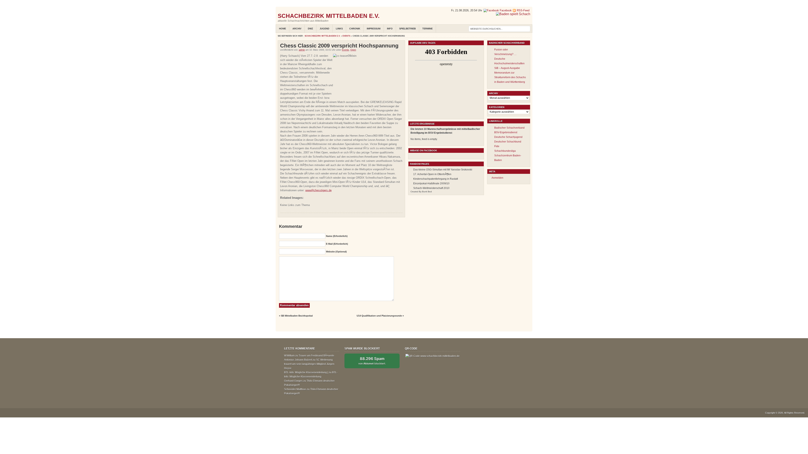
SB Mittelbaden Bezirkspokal (297, 315)
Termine (427, 28)
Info (390, 28)
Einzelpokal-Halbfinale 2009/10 (431, 183)
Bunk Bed (427, 191)
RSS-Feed (523, 10)
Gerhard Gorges (293, 380)
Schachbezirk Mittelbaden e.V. (329, 16)
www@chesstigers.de (318, 190)
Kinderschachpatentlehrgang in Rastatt (435, 178)
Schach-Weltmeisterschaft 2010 (431, 188)
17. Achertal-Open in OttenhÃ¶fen (432, 174)
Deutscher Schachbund (507, 141)
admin (302, 50)
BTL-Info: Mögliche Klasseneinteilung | (306, 372)
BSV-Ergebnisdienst (505, 132)
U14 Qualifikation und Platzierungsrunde (379, 315)
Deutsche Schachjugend (508, 137)
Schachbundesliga (505, 150)
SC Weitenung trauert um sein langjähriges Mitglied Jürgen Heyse (309, 364)
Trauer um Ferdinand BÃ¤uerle (316, 355)
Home (282, 28)
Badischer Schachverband (509, 127)
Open (353, 50)
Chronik (354, 28)
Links (339, 28)
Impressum (373, 28)
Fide (496, 146)
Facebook (505, 10)
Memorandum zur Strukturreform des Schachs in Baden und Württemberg (510, 77)
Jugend (324, 28)
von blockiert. (372, 360)
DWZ (310, 28)
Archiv (296, 28)
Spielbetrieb (407, 28)
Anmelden (497, 177)
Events (346, 36)
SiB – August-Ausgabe (507, 68)
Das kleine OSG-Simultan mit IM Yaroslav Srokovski (442, 169)
